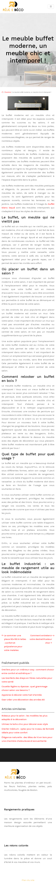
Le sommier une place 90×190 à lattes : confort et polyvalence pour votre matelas (15, 642)
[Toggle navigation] (51, 6)
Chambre (8, 92)
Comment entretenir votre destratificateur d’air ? (41, 639)
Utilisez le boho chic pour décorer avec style (25, 724)
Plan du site (28, 880)
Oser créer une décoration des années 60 (23, 699)
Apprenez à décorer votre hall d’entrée (22, 694)
